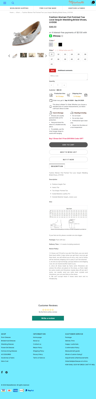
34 (72, 54)
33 (65, 54)
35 (78, 54)
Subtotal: (52, 90)
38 (58, 59)
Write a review (48, 318)
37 (52, 59)
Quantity (52, 81)
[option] (19, 8)
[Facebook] (2, 372)
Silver (18, 12)
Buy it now (68, 160)
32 (58, 54)
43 (52, 64)
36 (85, 54)
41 (78, 59)
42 (85, 59)
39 (65, 59)
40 (72, 59)
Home (12, 12)
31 (51, 54)
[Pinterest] (6, 372)
